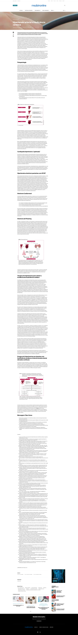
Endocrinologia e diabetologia (22, 27)
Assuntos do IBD (55, 578)
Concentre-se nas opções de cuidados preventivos (60, 609)
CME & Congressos (45, 10)
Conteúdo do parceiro (28, 10)
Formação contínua (30, 27)
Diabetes (45, 587)
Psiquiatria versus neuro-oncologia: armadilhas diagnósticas (60, 604)
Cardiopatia (40, 587)
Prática (52, 10)
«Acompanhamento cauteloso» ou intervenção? (18, 605)
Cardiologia (15, 27)
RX (33, 27)
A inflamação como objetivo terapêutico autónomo (60, 596)
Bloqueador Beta (34, 587)
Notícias (21, 10)
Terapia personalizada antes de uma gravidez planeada (55, 600)
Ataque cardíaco (27, 587)
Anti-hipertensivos (21, 587)
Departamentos (37, 10)
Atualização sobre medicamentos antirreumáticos (59, 591)
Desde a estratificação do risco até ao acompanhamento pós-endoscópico (43, 608)
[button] (64, 10)
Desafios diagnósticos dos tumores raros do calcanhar (31, 607)
